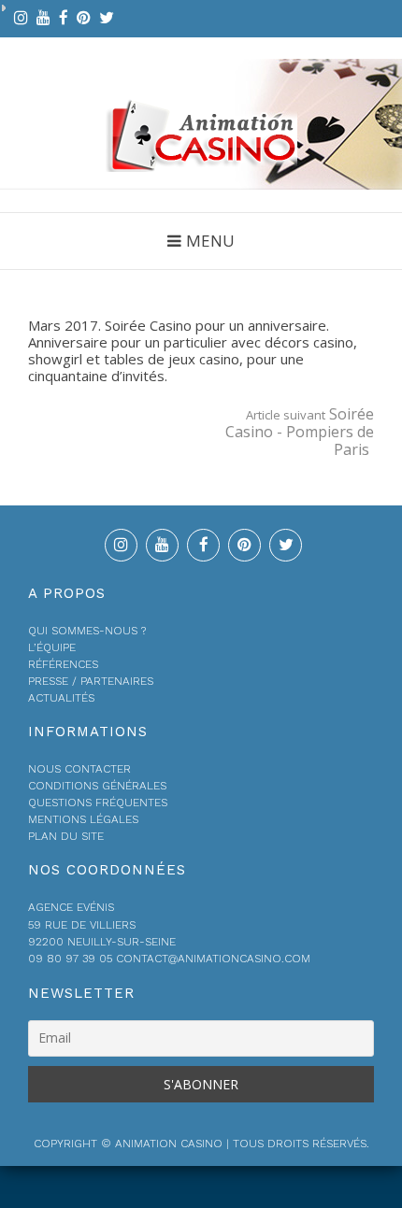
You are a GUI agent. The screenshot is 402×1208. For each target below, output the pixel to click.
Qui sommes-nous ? (87, 630)
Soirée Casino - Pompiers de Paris (299, 432)
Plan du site (66, 836)
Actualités (61, 697)
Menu (210, 240)
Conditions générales (97, 785)
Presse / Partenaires (90, 681)
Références (63, 664)
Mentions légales (83, 819)
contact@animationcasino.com (98, 84)
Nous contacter (79, 768)
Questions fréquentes (97, 802)
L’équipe (52, 647)
